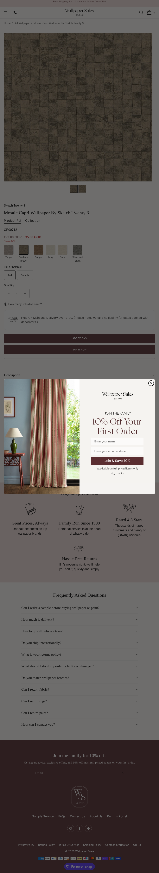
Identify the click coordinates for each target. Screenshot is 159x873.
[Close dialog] (151, 383)
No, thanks (117, 473)
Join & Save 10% (117, 461)
